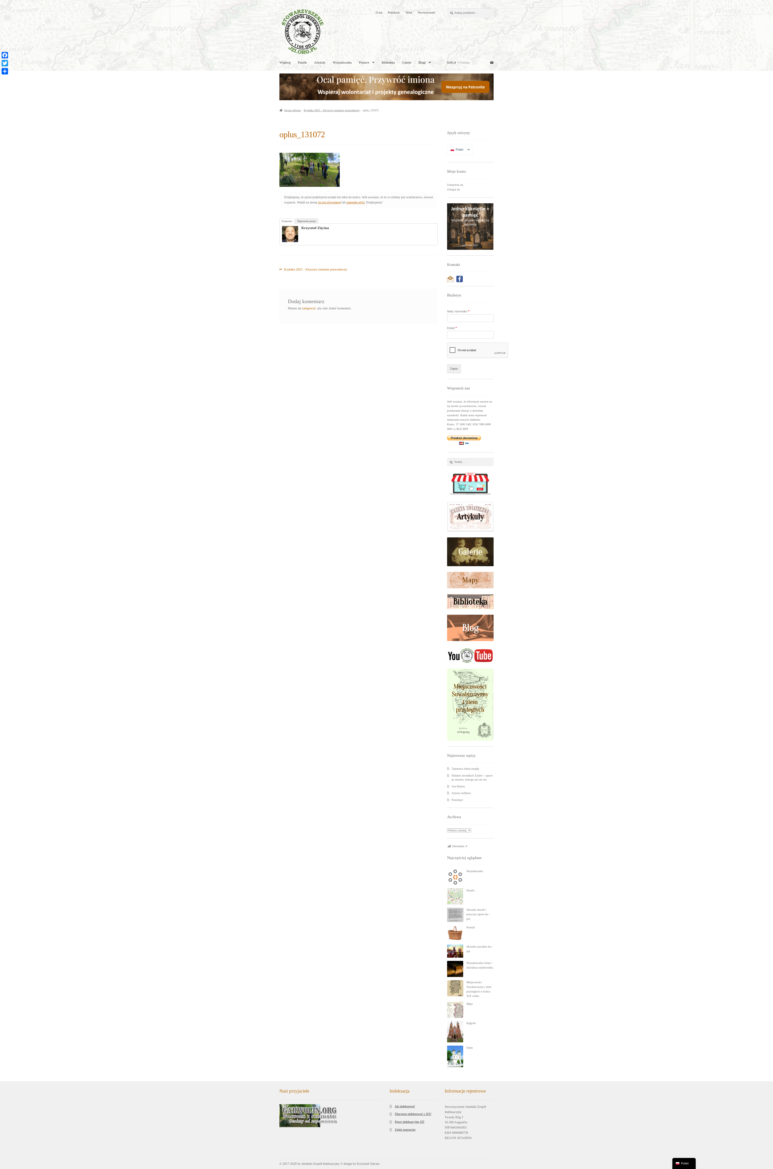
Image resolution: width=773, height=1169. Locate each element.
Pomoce (364, 62)
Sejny (469, 1047)
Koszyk (470, 927)
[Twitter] (5, 63)
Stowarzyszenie (426, 12)
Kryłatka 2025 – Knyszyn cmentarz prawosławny (332, 110)
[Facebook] (5, 55)
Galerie (406, 62)
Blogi (422, 62)
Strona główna (292, 110)
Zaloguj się (453, 189)
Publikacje (394, 12)
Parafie (302, 62)
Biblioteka (388, 62)
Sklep (409, 12)
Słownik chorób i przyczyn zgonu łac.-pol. (478, 914)
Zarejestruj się (455, 184)
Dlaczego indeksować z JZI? (413, 1114)
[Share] (5, 71)
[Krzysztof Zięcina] (290, 234)
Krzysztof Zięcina (315, 228)
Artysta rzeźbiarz (461, 793)
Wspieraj (285, 62)
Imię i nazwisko (458, 311)
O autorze (287, 221)
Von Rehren (458, 786)
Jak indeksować (405, 1106)
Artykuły (320, 62)
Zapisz (454, 368)
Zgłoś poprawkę (405, 1129)
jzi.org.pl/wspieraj (329, 202)
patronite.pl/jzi (355, 202)
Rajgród (470, 1023)
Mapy (469, 1003)
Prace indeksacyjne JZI (409, 1122)
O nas (379, 12)
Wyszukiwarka (342, 62)
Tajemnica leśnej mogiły (465, 768)
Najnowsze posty (306, 221)
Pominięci (457, 799)
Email (452, 328)
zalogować (309, 308)
